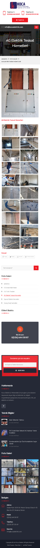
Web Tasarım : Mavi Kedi (13, 545)
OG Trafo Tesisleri (9, 291)
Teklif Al (20, 20)
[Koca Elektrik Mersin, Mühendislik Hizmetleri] (20, 5)
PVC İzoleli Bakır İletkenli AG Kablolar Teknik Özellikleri (23, 432)
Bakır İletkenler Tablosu (16, 420)
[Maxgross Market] (11, 243)
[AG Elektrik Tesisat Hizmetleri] (11, 130)
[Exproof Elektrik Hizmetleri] (7, 463)
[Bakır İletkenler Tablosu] (4, 422)
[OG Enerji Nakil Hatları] (33, 463)
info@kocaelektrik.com (14, 27)
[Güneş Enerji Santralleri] (33, 489)
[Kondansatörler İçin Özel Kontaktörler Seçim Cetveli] (4, 443)
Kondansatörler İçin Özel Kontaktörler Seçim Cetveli (23, 442)
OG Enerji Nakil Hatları (10, 287)
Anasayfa (4, 59)
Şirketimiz (6, 284)
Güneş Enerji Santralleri (10, 303)
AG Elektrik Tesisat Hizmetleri (11, 61)
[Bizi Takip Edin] (3, 406)
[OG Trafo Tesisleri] (20, 463)
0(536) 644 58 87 (20, 337)
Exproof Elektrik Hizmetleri (11, 299)
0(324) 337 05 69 (12, 524)
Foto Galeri (13, 59)
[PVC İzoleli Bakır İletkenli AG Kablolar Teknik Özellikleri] (4, 433)
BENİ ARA (21, 370)
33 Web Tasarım (27, 545)
